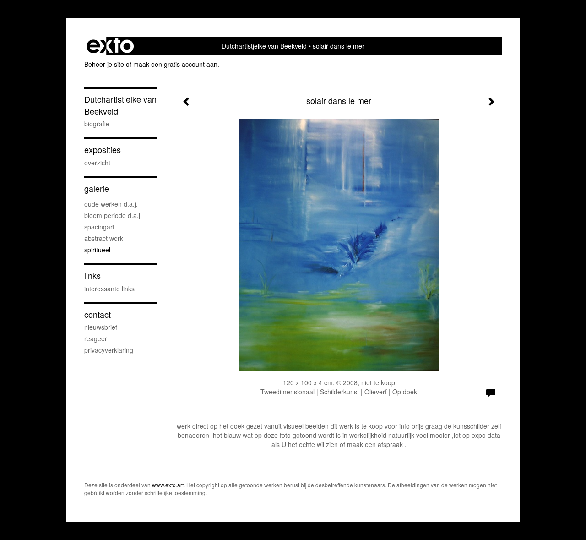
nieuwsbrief (100, 327)
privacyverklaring (108, 350)
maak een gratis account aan (175, 64)
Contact (97, 314)
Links (92, 275)
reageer (95, 338)
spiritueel (97, 249)
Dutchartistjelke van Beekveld (264, 45)
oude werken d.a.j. (111, 203)
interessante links (109, 288)
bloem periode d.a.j (112, 215)
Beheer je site (104, 64)
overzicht (97, 162)
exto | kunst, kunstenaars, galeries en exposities (110, 46)
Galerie (96, 188)
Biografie (96, 123)
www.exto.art (168, 485)
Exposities (102, 149)
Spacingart (99, 226)
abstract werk (103, 238)
